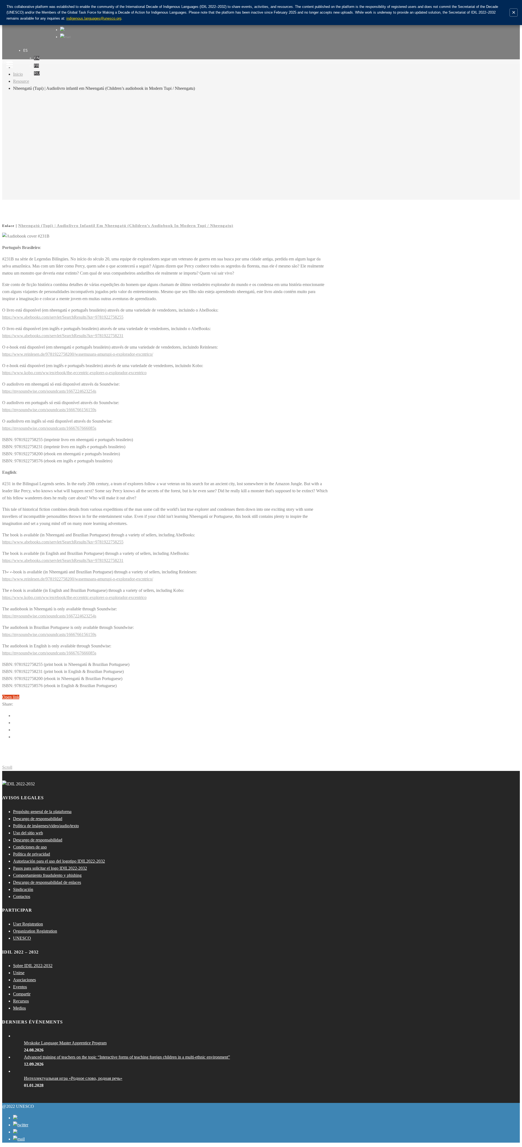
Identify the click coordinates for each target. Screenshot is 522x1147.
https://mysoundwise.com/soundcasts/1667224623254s (49, 391)
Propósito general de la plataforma (42, 811)
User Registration (28, 924)
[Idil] (9, 573)
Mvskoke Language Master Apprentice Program (65, 1043)
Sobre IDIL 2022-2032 (32, 965)
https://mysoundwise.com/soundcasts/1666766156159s (49, 409)
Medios (19, 1008)
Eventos (20, 987)
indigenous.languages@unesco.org (93, 18)
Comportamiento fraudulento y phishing (47, 875)
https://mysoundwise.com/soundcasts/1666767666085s (49, 428)
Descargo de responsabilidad (37, 818)
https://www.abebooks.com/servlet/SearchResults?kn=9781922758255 (62, 317)
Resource (21, 81)
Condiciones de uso (30, 847)
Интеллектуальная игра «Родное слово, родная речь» (73, 1078)
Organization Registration (35, 931)
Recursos (21, 1001)
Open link (10, 697)
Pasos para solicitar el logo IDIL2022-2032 (50, 868)
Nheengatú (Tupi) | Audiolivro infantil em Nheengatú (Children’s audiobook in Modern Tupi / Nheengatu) (125, 225)
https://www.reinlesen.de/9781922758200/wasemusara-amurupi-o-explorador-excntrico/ (77, 354)
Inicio (18, 74)
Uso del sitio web (28, 833)
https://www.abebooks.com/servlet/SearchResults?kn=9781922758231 (62, 335)
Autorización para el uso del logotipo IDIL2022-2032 (59, 861)
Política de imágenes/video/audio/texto (46, 825)
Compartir (21, 994)
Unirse (18, 972)
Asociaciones (24, 979)
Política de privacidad (31, 854)
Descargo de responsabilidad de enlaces (47, 882)
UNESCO (22, 938)
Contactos (21, 896)
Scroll (7, 767)
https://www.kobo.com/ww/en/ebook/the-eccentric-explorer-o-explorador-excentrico (74, 372)
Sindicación (23, 889)
